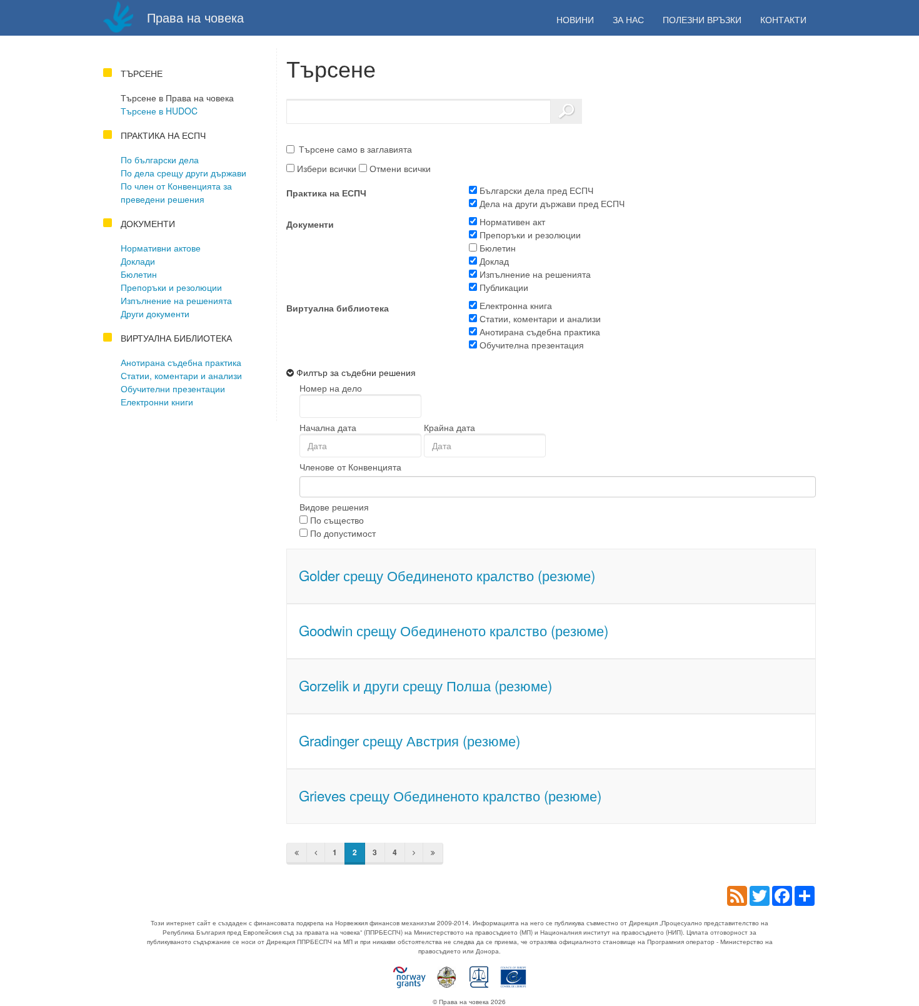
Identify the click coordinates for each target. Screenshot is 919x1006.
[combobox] (557, 486)
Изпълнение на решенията (176, 300)
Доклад (493, 261)
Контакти (783, 19)
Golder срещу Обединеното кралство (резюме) (447, 575)
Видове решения (334, 506)
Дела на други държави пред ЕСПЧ (551, 203)
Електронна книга (514, 305)
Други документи (155, 313)
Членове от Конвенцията (350, 466)
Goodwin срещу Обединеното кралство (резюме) (453, 630)
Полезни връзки (702, 19)
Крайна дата (449, 427)
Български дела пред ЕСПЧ (535, 190)
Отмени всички (399, 168)
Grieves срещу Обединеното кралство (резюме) (450, 795)
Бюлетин (139, 274)
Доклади (138, 261)
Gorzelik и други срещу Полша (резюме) (425, 685)
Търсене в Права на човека (177, 97)
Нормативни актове (161, 247)
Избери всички (325, 168)
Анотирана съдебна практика (181, 362)
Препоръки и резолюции (171, 287)
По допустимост (342, 533)
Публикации (502, 287)
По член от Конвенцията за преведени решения (176, 192)
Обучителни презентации (173, 388)
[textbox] (322, 487)
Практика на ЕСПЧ (326, 192)
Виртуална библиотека (337, 308)
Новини (575, 19)
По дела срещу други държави (183, 172)
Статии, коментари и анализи (181, 375)
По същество (336, 520)
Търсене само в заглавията (355, 149)
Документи (310, 224)
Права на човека (193, 17)
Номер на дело (330, 388)
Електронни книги (157, 401)
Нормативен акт (511, 221)
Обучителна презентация (530, 344)
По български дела (160, 159)
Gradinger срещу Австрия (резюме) (409, 740)
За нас (628, 19)
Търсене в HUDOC (159, 110)
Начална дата (327, 427)
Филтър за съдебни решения (356, 372)
